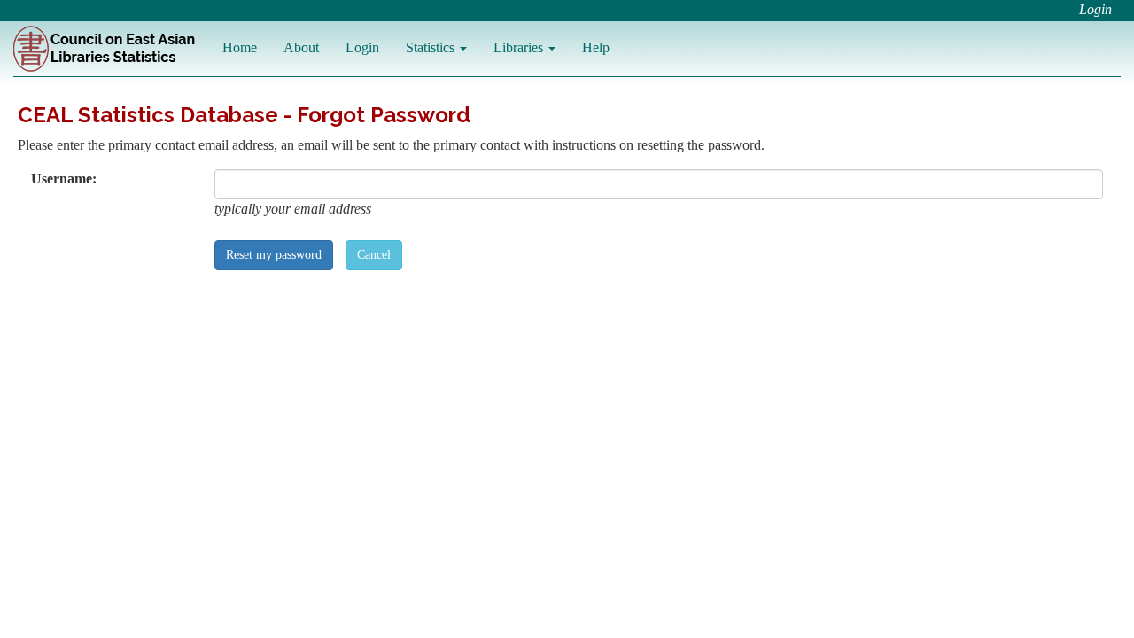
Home (239, 47)
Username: (64, 178)
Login (1095, 9)
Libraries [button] (520, 47)
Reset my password (274, 254)
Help (596, 47)
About (301, 47)
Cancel (374, 254)
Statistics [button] (432, 47)
